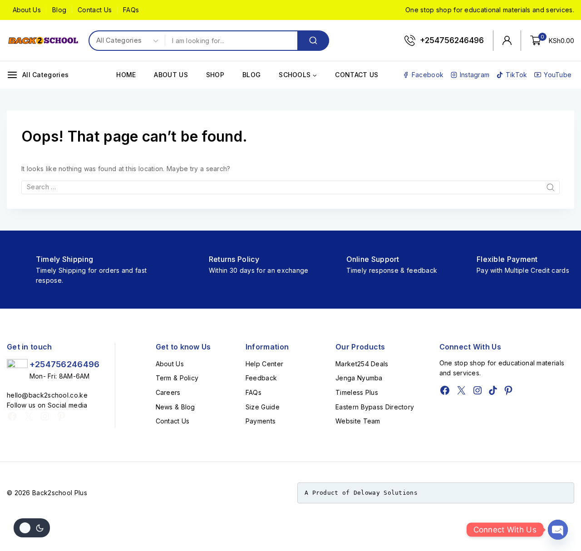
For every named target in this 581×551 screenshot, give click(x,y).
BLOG (251, 75)
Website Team (357, 421)
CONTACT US (356, 75)
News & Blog (175, 407)
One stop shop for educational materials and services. (489, 10)
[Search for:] (290, 187)
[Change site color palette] (32, 527)
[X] (28, 416)
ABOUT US (170, 75)
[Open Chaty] (558, 530)
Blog (59, 10)
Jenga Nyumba (359, 378)
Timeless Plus (356, 392)
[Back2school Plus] (43, 40)
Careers (168, 392)
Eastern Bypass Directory (374, 407)
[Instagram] (44, 416)
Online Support (372, 259)
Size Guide (263, 407)
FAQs (131, 10)
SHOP (215, 75)
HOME (126, 75)
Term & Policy (177, 378)
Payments (261, 421)
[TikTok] (492, 390)
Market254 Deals (362, 364)
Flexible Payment (507, 259)
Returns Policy (234, 259)
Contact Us (95, 10)
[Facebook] (12, 416)
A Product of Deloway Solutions (361, 492)
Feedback (261, 378)
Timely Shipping (65, 259)
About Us (27, 10)
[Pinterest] (61, 416)
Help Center (264, 364)
